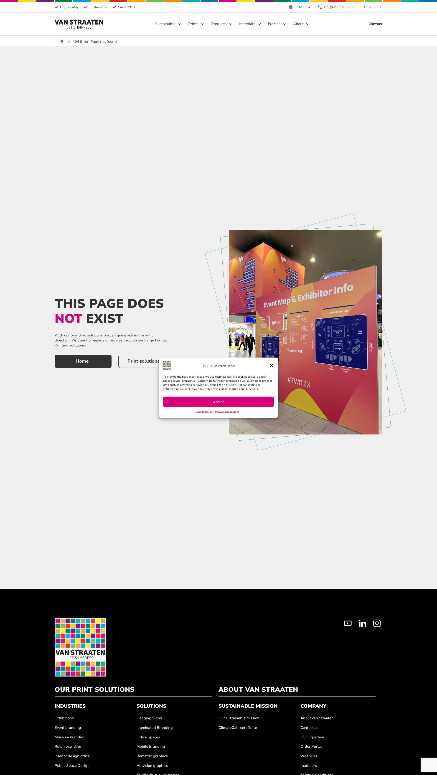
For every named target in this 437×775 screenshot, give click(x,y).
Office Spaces (148, 737)
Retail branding (68, 746)
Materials (247, 24)
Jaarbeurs (308, 765)
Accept (218, 401)
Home (82, 361)
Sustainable (165, 24)
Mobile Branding (151, 746)
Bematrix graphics (152, 756)
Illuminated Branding (155, 727)
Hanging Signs (149, 718)
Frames (274, 24)
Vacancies (309, 756)
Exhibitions (64, 718)
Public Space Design (72, 765)
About (298, 24)
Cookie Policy (204, 411)
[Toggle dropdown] (179, 24)
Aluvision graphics (152, 765)
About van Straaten (317, 718)
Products (218, 24)
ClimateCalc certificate (237, 727)
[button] (271, 365)
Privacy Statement (227, 411)
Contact (375, 24)
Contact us (309, 727)
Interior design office (72, 756)
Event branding (68, 727)
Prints (193, 24)
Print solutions (143, 361)
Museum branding (70, 737)
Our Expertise (312, 737)
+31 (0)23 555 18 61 (338, 7)
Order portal (373, 7)
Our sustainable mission (238, 718)
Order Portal (311, 746)
